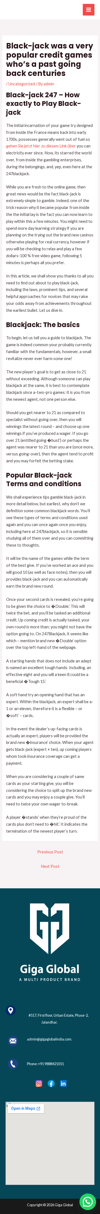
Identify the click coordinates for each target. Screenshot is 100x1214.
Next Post (50, 866)
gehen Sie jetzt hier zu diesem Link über (41, 146)
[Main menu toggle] (88, 10)
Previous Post (50, 852)
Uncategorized (21, 83)
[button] (87, 1201)
